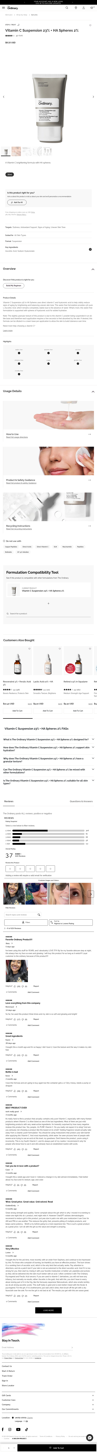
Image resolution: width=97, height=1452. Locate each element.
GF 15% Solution (23, 552)
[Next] (72, 2)
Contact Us (38, 1358)
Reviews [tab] (8, 801)
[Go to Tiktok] (26, 1429)
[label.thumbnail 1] (5, 151)
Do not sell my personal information (80, 1436)
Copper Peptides (11, 547)
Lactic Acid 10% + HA (43, 681)
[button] (93, 269)
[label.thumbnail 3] (26, 151)
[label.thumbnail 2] (16, 151)
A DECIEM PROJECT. (19, 1438)
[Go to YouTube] (18, 1429)
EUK (55, 547)
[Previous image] (3, 96)
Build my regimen (13, 286)
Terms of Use (19, 1358)
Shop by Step (21, 15)
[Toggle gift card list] (93, 1395)
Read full (17, 437)
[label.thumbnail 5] (47, 151)
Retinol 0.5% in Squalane (76, 681)
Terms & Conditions (46, 1436)
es (24, 1421)
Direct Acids (27, 547)
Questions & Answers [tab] (81, 801)
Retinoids (8, 552)
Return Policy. (21, 214)
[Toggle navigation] (4, 8)
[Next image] (93, 96)
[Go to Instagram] (9, 1429)
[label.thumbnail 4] (37, 151)
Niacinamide (67, 547)
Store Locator (8, 1385)
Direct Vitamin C (42, 547)
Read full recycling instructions (19, 529)
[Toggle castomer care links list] (93, 1400)
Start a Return (8, 1371)
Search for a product (18, 614)
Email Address (8, 1347)
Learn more (8, 331)
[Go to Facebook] (3, 1429)
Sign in (5, 1381)
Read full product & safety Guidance (21, 483)
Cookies (6, 1438)
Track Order (7, 1376)
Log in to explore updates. (48, 3)
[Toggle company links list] (93, 1404)
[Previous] (24, 2)
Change (30, 1418)
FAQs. (33, 212)
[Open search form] (67, 8)
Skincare (8, 15)
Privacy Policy (8, 1358)
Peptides (80, 547)
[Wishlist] (90, 24)
